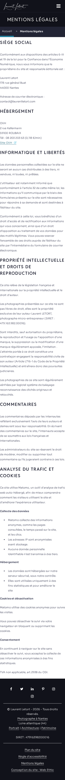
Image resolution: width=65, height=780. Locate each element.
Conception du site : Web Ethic (32, 770)
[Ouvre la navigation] (59, 6)
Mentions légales (32, 763)
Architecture (30, 728)
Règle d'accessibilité (32, 756)
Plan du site (32, 750)
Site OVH (6, 142)
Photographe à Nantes (32, 718)
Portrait (14, 728)
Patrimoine (48, 728)
